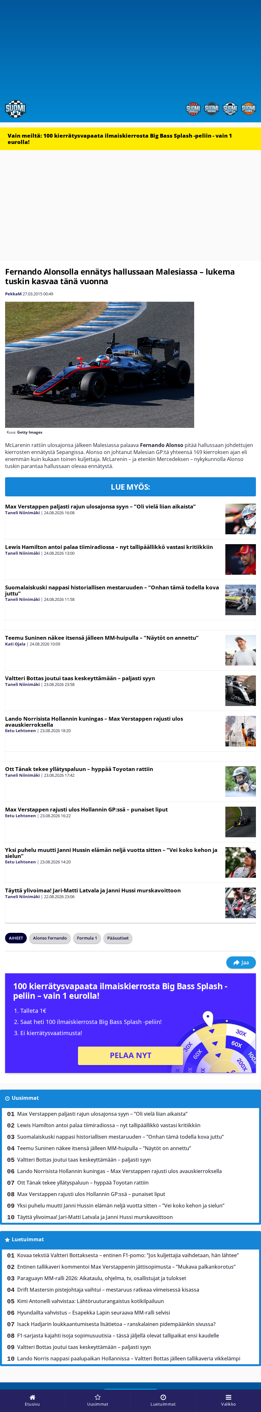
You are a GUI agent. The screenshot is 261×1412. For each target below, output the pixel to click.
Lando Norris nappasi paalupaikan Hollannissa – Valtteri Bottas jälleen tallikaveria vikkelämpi (128, 1358)
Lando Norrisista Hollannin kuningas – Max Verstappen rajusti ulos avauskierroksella (94, 721)
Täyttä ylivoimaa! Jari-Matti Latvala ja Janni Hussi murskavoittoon (93, 890)
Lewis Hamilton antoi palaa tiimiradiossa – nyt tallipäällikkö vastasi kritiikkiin (109, 547)
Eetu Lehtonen (20, 730)
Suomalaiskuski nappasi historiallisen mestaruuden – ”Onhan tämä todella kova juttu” (112, 590)
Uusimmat (25, 1097)
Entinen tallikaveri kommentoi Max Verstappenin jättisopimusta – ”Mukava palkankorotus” (126, 1266)
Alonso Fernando (50, 938)
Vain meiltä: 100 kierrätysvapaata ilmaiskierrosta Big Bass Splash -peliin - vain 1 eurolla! (120, 139)
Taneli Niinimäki (22, 512)
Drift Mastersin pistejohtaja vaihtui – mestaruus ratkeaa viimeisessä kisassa (108, 1289)
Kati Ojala (15, 644)
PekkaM (13, 294)
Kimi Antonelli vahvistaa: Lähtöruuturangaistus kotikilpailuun (90, 1301)
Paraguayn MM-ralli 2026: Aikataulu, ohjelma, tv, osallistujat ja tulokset (101, 1278)
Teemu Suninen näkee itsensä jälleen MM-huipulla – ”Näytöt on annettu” (102, 637)
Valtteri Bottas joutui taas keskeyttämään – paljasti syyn (80, 678)
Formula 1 (87, 938)
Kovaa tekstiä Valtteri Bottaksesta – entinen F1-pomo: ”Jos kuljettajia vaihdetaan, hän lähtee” (128, 1255)
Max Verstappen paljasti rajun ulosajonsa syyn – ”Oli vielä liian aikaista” (100, 506)
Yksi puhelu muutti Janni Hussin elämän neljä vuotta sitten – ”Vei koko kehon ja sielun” (111, 853)
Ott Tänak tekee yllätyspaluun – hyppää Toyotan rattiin (79, 769)
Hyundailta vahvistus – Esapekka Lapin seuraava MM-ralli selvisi (93, 1312)
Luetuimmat (28, 1239)
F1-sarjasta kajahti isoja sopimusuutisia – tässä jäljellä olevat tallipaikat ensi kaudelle (118, 1335)
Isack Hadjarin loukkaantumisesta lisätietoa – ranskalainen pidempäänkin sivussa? (116, 1324)
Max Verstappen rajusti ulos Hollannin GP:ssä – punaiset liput (86, 809)
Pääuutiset (118, 938)
